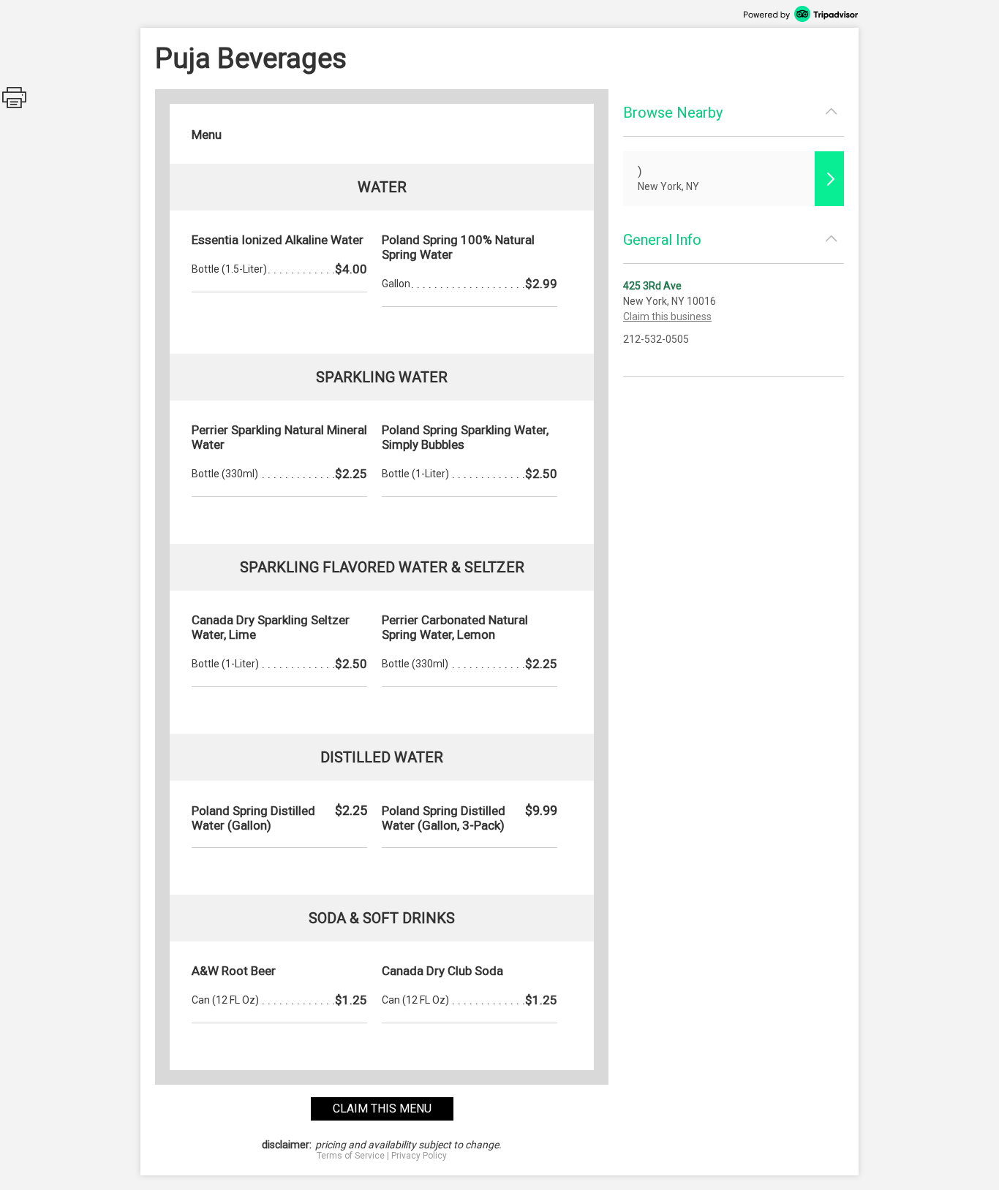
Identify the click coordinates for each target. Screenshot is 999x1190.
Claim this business (667, 316)
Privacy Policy (419, 1156)
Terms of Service (351, 1156)
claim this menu (382, 1108)
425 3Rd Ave (652, 286)
